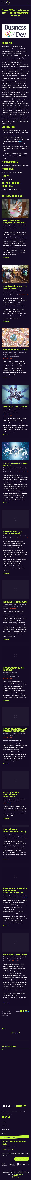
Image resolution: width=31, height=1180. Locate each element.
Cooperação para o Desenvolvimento (12, 225)
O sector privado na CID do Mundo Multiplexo (15, 464)
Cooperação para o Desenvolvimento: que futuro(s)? (15, 830)
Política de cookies (19, 1174)
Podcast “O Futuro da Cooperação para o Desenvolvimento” (11, 794)
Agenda (4, 1133)
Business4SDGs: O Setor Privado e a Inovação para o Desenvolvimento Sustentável (15, 890)
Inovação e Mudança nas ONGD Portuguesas (13, 669)
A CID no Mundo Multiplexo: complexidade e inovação (12, 532)
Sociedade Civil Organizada (9, 227)
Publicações (15, 672)
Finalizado (4, 1013)
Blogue (4, 1122)
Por (7, 229)
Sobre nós (4, 1125)
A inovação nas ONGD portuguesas (15, 350)
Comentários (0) (23, 229)
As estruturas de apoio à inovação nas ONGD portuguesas (14, 221)
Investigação (5, 1129)
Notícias (10, 672)
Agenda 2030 (6, 895)
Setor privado (6, 469)
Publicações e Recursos (8, 1136)
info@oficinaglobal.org (8, 1149)
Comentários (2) (23, 838)
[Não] (29, 1174)
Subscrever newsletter (22, 1159)
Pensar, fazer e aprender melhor (15, 602)
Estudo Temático (6, 1011)
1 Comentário (24, 897)
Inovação (24, 225)
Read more (6, 257)
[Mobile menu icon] (27, 2)
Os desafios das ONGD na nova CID (15, 406)
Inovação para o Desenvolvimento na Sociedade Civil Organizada (15, 730)
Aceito (15, 1177)
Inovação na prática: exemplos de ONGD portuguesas (15, 287)
